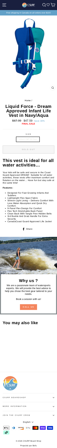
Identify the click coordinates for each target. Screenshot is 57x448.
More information (15, 406)
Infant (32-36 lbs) (28, 139)
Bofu (35, 445)
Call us (28, 307)
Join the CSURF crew (16, 415)
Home (28, 100)
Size (28, 134)
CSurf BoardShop (14, 397)
